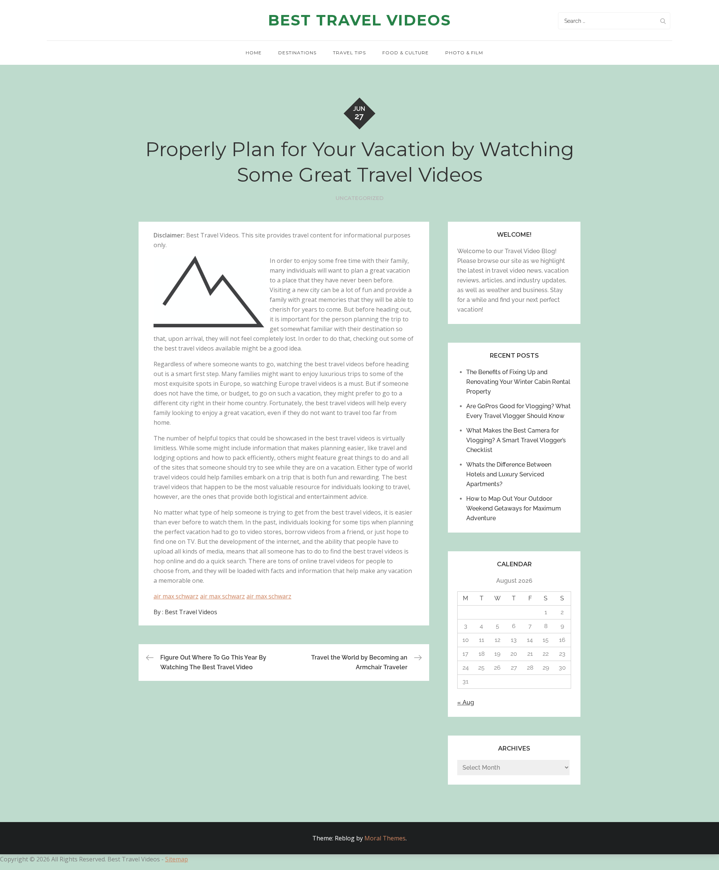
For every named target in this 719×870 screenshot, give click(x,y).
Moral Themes (385, 838)
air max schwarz (176, 596)
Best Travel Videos (359, 20)
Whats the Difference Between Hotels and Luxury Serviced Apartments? (508, 474)
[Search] (662, 20)
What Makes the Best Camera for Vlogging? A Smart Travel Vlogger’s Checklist (516, 440)
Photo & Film (464, 52)
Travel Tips (349, 52)
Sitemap (176, 859)
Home (254, 52)
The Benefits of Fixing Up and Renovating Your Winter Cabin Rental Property (518, 382)
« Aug (465, 702)
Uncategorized (359, 198)
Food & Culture (405, 52)
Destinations (297, 52)
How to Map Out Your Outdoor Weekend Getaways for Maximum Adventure (513, 508)
